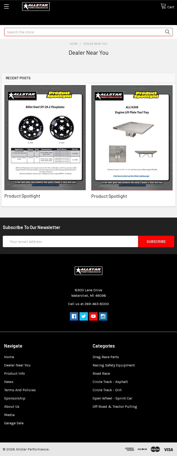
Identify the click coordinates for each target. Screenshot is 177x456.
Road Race (101, 373)
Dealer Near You (17, 365)
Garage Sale (14, 423)
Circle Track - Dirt (107, 390)
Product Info (14, 373)
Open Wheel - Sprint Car (112, 398)
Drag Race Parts (106, 357)
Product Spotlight (22, 195)
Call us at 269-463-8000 (88, 304)
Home (9, 357)
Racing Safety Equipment (114, 365)
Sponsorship (14, 398)
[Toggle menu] (6, 6)
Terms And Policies (20, 390)
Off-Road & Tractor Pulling (115, 406)
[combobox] (88, 32)
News (8, 382)
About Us (11, 406)
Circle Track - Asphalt (110, 382)
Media (9, 415)
